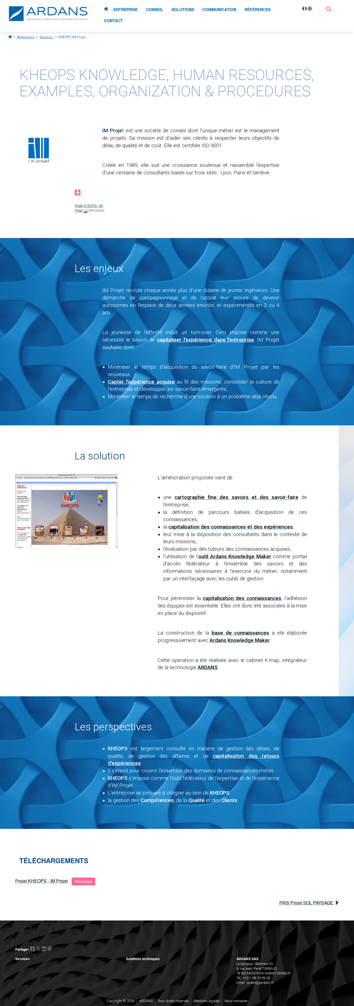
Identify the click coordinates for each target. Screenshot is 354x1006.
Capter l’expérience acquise (141, 382)
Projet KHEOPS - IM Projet (41, 881)
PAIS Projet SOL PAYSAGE (306, 902)
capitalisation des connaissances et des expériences (230, 527)
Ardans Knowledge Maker (240, 640)
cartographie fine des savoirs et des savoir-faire (236, 497)
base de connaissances (240, 633)
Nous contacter (236, 1001)
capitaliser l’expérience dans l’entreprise (205, 340)
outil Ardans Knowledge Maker (234, 557)
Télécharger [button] (83, 881)
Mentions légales (207, 1001)
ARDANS (208, 667)
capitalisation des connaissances (242, 598)
